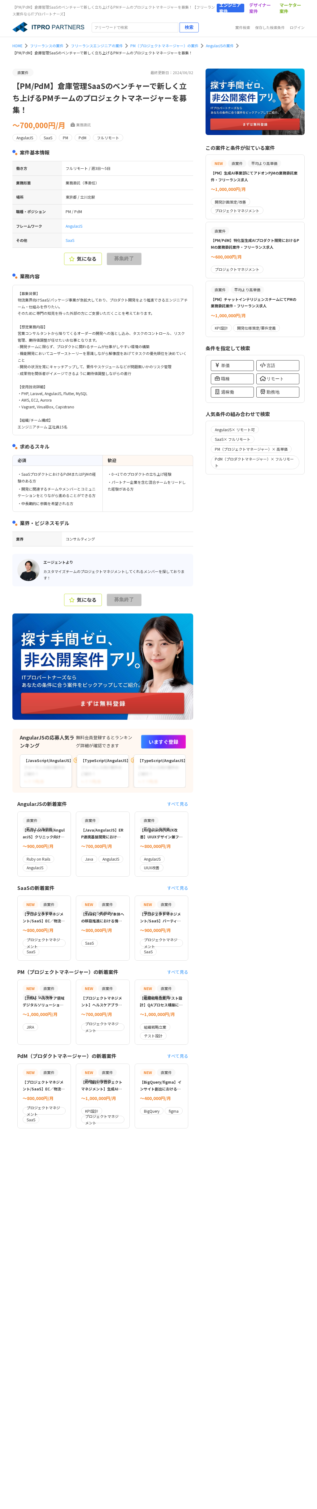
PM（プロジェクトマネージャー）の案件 (164, 45)
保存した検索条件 (270, 27)
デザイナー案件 (260, 8)
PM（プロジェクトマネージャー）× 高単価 (251, 449)
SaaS (70, 240)
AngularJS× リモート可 (235, 429)
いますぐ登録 (163, 741)
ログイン (297, 27)
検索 (189, 27)
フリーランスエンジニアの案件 (97, 45)
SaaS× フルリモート (232, 439)
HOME (17, 45)
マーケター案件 (290, 8)
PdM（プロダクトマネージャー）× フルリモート (254, 462)
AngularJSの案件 (220, 45)
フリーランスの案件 (46, 45)
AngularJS (74, 226)
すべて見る (177, 804)
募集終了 (124, 258)
